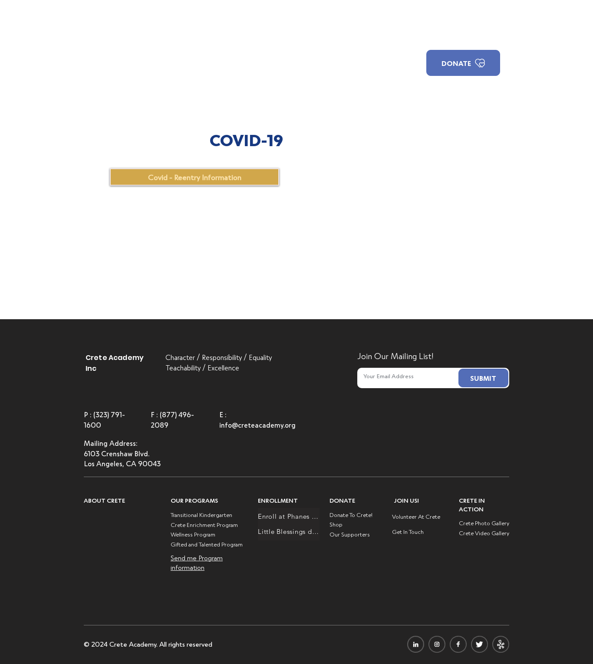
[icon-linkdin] (415, 644)
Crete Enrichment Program (204, 524)
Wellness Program (193, 534)
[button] (191, 34)
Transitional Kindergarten (201, 514)
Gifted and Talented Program (207, 544)
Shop (336, 524)
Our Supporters (349, 534)
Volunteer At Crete (416, 516)
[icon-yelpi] (500, 644)
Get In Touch (408, 531)
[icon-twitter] (479, 644)
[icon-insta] (436, 644)
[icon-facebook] (458, 644)
